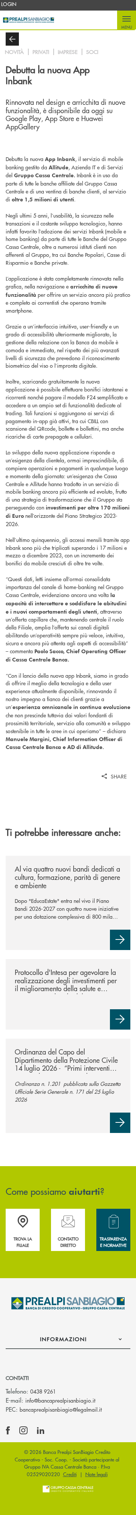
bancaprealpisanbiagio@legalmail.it (61, 1409)
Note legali (96, 1474)
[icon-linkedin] (41, 1430)
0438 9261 (43, 1391)
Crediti (70, 1474)
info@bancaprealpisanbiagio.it (60, 1400)
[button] (126, 20)
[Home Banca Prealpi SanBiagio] (28, 20)
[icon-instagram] (23, 1430)
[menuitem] (9, 4)
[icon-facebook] (8, 1430)
